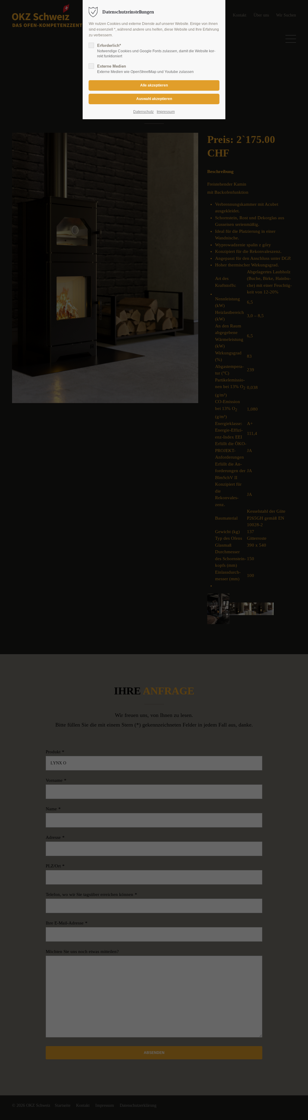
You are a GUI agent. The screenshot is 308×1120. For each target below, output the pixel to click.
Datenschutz (143, 112)
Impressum (166, 112)
